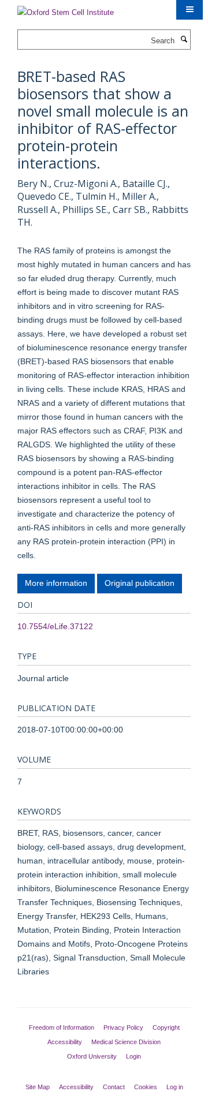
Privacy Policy (123, 1027)
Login (133, 1056)
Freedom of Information (61, 1027)
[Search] (183, 39)
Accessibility (64, 1041)
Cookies (145, 1086)
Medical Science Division (126, 1041)
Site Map (37, 1086)
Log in (174, 1086)
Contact (114, 1086)
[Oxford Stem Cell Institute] (65, 9)
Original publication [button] (139, 583)
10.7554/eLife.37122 (55, 626)
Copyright (166, 1027)
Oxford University (92, 1056)
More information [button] (56, 583)
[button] (189, 10)
